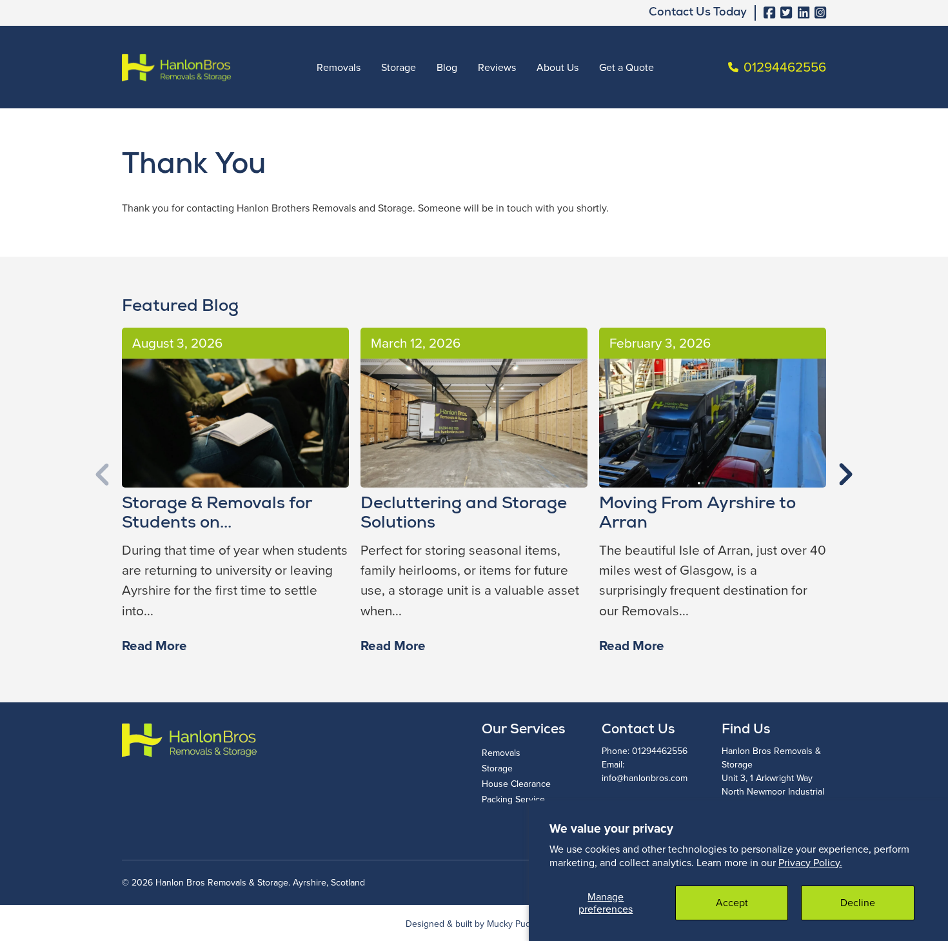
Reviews (497, 67)
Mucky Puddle (515, 923)
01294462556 (659, 750)
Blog (447, 67)
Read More (154, 645)
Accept (732, 902)
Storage (398, 67)
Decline (857, 902)
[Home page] (177, 67)
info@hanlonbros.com (644, 777)
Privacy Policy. (810, 862)
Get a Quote (626, 67)
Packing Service (513, 799)
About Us (557, 67)
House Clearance (516, 783)
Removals (338, 67)
